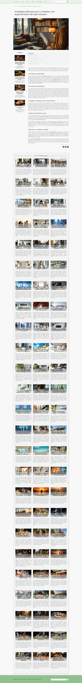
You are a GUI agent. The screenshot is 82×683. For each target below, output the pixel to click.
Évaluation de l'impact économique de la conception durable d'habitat (41, 557)
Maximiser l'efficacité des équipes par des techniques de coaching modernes (23, 248)
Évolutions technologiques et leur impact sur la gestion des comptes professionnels (23, 557)
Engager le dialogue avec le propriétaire (36, 59)
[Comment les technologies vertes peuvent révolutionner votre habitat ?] (23, 306)
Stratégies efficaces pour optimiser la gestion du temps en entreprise (58, 207)
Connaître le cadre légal (33, 55)
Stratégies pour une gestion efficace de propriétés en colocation (41, 433)
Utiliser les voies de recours (34, 61)
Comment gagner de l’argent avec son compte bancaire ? (20, 78)
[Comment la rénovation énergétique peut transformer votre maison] (23, 388)
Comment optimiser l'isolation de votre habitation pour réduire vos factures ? (41, 310)
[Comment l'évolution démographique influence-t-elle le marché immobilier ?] (23, 223)
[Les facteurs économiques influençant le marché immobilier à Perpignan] (59, 533)
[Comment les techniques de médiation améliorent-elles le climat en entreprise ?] (59, 285)
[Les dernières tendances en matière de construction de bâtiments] (23, 512)
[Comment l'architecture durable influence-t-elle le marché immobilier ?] (59, 265)
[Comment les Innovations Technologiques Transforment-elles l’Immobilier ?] (23, 326)
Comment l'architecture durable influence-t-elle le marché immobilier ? (58, 269)
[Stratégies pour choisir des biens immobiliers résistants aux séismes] (59, 429)
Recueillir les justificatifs (33, 57)
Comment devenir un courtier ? (19, 108)
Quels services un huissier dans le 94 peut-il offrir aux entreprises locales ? (58, 248)
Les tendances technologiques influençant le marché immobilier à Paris (58, 495)
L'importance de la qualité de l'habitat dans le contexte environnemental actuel (41, 537)
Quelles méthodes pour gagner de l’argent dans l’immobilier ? (20, 63)
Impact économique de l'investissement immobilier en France (58, 557)
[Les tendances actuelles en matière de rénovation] (59, 636)
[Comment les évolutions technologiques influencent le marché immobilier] (23, 429)
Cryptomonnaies (39, 1)
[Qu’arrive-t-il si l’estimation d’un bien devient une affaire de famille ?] (23, 163)
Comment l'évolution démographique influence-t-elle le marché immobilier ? (23, 227)
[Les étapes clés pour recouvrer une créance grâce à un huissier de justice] (41, 491)
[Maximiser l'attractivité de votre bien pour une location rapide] (41, 368)
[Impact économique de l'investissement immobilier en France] (59, 553)
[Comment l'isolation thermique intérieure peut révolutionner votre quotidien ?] (41, 223)
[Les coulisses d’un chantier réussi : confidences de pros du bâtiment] (59, 163)
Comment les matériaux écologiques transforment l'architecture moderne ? (23, 351)
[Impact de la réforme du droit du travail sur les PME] (59, 471)
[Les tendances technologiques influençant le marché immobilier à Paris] (59, 491)
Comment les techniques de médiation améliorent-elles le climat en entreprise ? (59, 289)
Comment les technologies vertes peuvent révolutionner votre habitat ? (23, 310)
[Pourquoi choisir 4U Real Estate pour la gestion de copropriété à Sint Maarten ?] (23, 409)
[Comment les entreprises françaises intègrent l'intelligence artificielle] (59, 512)
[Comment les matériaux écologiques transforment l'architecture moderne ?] (23, 347)
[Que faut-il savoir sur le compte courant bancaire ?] (59, 615)
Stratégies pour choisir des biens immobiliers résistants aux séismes (58, 433)
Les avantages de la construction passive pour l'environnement (23, 454)
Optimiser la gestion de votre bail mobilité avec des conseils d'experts (41, 413)
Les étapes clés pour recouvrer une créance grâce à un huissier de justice (41, 495)
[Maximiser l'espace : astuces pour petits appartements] (41, 285)
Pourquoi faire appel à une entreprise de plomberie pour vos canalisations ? (41, 619)
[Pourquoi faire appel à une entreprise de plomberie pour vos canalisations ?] (41, 615)
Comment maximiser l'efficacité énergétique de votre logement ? (58, 310)
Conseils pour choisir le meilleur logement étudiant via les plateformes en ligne (41, 392)
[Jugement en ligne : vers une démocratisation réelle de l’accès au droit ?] (41, 182)
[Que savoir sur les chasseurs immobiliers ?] (41, 656)
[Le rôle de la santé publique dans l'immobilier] (23, 574)
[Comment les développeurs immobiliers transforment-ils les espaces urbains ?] (23, 368)
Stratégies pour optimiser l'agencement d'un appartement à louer (58, 351)
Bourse (22, 1)
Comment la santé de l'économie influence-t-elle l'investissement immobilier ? (23, 537)
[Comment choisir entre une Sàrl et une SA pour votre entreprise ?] (59, 182)
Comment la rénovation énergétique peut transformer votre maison (23, 392)
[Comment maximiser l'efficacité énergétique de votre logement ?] (59, 306)
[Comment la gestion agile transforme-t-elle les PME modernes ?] (41, 203)
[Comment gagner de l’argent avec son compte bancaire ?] (20, 73)
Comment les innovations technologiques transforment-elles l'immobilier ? (23, 289)
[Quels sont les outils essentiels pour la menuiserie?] (20, 88)
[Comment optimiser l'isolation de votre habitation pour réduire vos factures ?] (41, 306)
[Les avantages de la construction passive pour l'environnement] (23, 450)
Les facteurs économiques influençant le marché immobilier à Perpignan (58, 537)
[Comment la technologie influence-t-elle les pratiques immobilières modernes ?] (41, 326)
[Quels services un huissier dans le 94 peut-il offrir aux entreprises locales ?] (59, 244)
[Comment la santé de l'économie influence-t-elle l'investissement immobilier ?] (23, 533)
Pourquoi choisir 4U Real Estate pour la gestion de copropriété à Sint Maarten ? (23, 413)
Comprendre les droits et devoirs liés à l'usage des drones (41, 454)
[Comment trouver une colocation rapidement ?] (59, 656)
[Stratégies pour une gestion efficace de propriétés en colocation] (41, 429)
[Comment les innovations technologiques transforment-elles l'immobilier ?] (23, 285)
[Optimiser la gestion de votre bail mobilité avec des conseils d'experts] (41, 409)
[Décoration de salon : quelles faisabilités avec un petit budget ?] (41, 594)
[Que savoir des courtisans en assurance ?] (41, 636)
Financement (17, 1)
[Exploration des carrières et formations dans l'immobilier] (23, 471)
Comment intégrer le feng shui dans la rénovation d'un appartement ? (23, 269)
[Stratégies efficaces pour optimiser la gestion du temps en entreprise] (59, 203)
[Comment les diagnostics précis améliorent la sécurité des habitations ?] (59, 368)
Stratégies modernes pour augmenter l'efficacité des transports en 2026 (58, 227)
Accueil (14, 6)
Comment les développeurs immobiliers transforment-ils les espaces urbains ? (23, 372)
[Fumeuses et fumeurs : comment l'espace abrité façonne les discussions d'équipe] (41, 163)
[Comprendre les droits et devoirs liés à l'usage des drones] (41, 450)
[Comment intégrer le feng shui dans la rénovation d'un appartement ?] (23, 265)
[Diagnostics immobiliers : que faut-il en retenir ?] (41, 574)
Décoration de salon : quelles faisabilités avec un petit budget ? (41, 598)
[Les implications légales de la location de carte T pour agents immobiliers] (41, 265)
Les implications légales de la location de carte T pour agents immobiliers (41, 269)
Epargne (33, 1)
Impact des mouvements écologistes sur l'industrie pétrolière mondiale (58, 392)
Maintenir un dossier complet (34, 63)
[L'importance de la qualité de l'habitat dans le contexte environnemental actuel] (41, 533)
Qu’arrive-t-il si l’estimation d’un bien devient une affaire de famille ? (23, 167)
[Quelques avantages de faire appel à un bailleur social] (23, 615)
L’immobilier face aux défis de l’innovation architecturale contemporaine (23, 186)
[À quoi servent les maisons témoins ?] (23, 656)
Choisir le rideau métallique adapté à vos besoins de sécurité (58, 413)
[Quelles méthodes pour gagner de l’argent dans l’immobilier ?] (20, 58)
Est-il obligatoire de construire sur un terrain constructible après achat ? (23, 495)
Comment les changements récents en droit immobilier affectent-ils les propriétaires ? (41, 248)
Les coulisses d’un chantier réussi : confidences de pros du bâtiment (58, 167)
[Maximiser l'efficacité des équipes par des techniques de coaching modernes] (23, 244)
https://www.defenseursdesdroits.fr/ (40, 125)
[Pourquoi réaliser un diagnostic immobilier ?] (23, 636)
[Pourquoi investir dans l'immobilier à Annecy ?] (59, 594)
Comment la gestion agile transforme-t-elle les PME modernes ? (41, 207)
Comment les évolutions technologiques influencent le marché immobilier (23, 433)
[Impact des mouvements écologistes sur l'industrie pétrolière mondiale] (59, 388)
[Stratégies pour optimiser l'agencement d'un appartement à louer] (59, 347)
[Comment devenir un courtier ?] (20, 103)
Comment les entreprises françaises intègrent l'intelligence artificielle (58, 516)
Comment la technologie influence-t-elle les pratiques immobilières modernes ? (41, 330)
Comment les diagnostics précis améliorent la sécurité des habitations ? (59, 372)
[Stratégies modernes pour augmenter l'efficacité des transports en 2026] (59, 223)
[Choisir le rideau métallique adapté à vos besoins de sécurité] (59, 409)
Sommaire (31, 53)
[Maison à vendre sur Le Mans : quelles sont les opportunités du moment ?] (41, 347)
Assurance (27, 1)
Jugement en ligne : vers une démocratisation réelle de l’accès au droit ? (41, 186)
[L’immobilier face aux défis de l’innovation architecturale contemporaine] (23, 182)
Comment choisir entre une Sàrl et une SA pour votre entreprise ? (58, 186)
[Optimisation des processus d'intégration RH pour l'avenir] (59, 450)
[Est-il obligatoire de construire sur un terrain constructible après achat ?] (23, 491)
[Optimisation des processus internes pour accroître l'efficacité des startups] (41, 471)
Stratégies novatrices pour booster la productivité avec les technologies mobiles (58, 330)
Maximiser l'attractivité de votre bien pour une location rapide (41, 372)
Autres (45, 1)
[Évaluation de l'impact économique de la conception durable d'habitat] (41, 553)
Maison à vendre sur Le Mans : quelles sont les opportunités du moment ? (41, 351)
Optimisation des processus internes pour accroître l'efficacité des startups (41, 475)
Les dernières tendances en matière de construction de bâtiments (23, 516)
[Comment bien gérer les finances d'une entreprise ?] (59, 574)
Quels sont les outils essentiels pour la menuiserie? (20, 92)
